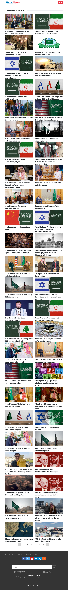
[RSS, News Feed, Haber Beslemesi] (44, 558)
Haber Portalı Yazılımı (35, 586)
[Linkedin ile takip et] (36, 558)
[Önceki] (19, 544)
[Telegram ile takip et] (40, 558)
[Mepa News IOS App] (48, 571)
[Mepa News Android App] (19, 571)
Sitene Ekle (35, 554)
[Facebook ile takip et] (24, 558)
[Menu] (61, 2)
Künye (14, 554)
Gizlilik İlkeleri (27, 554)
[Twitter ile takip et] (28, 558)
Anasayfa (7, 554)
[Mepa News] (12, 2)
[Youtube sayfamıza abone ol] (32, 558)
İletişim (20, 554)
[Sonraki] (47, 544)
